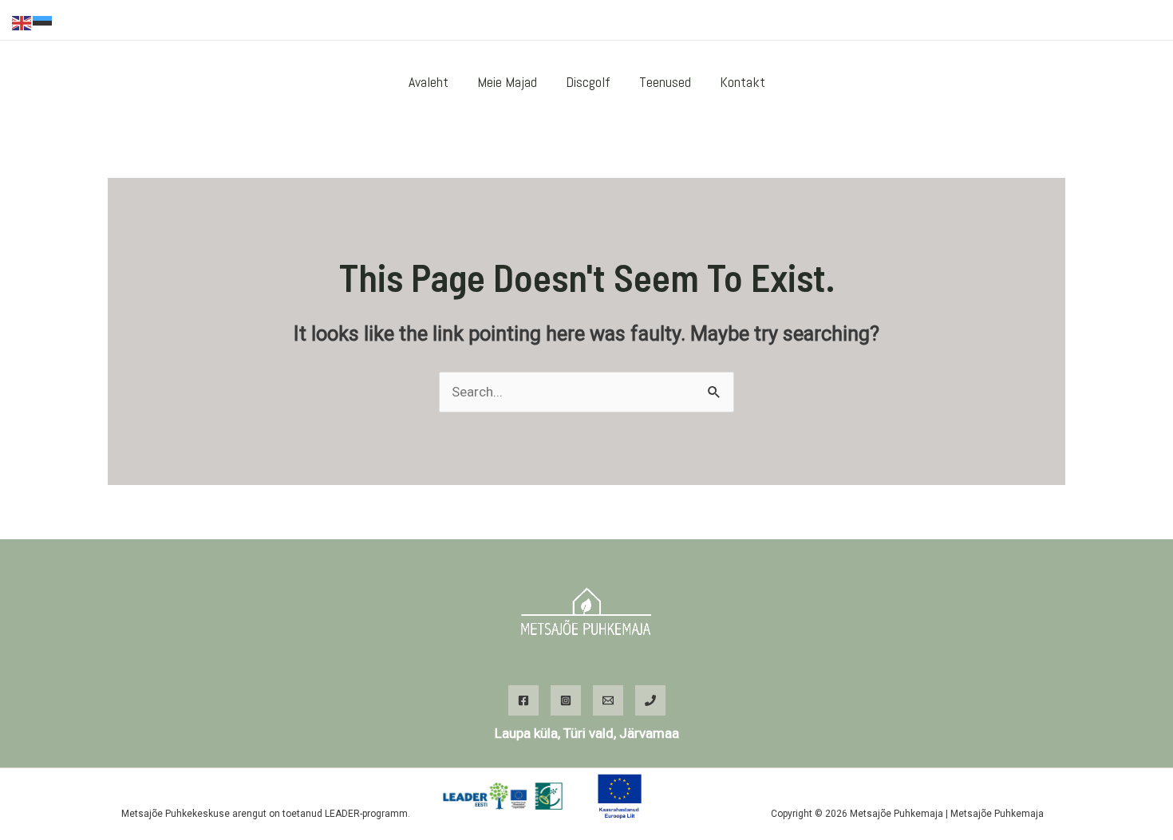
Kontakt (742, 82)
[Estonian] (43, 22)
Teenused (665, 82)
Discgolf (588, 82)
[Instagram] (1034, 21)
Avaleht (428, 82)
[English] (22, 22)
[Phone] (650, 700)
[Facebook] (1010, 21)
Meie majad (507, 82)
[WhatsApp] (1058, 21)
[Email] (608, 700)
